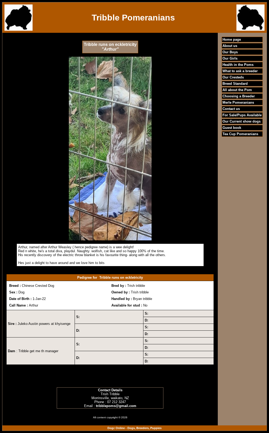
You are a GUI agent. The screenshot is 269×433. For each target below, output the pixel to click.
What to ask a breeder (240, 71)
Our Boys (230, 52)
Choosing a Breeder (239, 96)
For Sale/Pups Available (242, 115)
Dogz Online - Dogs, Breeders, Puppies (134, 428)
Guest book (232, 128)
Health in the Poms (238, 65)
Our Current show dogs (242, 121)
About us (230, 46)
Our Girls (230, 58)
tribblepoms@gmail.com (116, 406)
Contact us (231, 109)
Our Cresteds (233, 77)
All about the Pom (237, 90)
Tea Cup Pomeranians (240, 134)
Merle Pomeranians (238, 102)
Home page (232, 39)
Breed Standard (235, 84)
